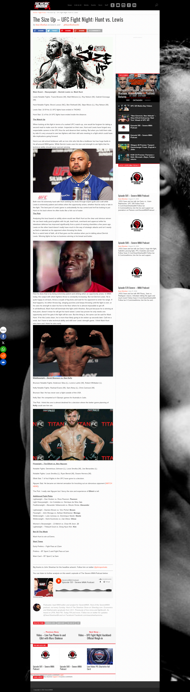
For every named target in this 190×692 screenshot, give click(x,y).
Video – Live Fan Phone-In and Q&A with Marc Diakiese (51, 637)
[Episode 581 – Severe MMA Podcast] (46, 664)
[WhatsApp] (3, 349)
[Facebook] (3, 336)
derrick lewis (50, 623)
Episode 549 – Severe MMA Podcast (141, 136)
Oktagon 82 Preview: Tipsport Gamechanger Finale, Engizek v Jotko (143, 147)
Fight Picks (42, 12)
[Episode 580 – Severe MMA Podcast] (73, 664)
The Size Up (71, 623)
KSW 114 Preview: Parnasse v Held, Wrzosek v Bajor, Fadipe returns (143, 157)
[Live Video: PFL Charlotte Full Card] (100, 664)
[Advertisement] (137, 54)
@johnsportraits (100, 567)
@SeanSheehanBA (71, 24)
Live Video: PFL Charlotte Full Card (98, 668)
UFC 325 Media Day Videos (141, 106)
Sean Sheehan (41, 24)
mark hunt (61, 623)
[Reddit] (3, 356)
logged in (55, 677)
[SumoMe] (3, 362)
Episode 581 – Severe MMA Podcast (43, 668)
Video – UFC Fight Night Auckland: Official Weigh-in (94, 637)
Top (78, 623)
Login (62, 675)
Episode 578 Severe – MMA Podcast (133, 287)
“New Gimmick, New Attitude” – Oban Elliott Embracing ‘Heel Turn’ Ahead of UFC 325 (143, 118)
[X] (3, 343)
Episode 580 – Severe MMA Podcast (71, 668)
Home (35, 12)
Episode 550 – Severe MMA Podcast (141, 127)
